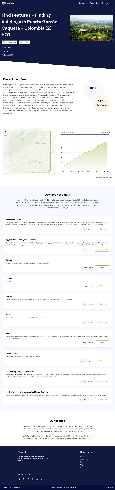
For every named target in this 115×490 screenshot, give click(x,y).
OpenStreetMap (41, 174)
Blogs (82, 465)
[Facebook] (19, 479)
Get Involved (83, 3)
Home (82, 456)
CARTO (54, 174)
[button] (5, 131)
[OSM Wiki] (37, 479)
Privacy (110, 487)
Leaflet (33, 174)
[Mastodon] (24, 479)
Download (103, 229)
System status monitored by (59, 487)
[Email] (41, 479)
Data (92, 3)
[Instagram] (28, 479)
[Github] (32, 479)
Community (100, 3)
